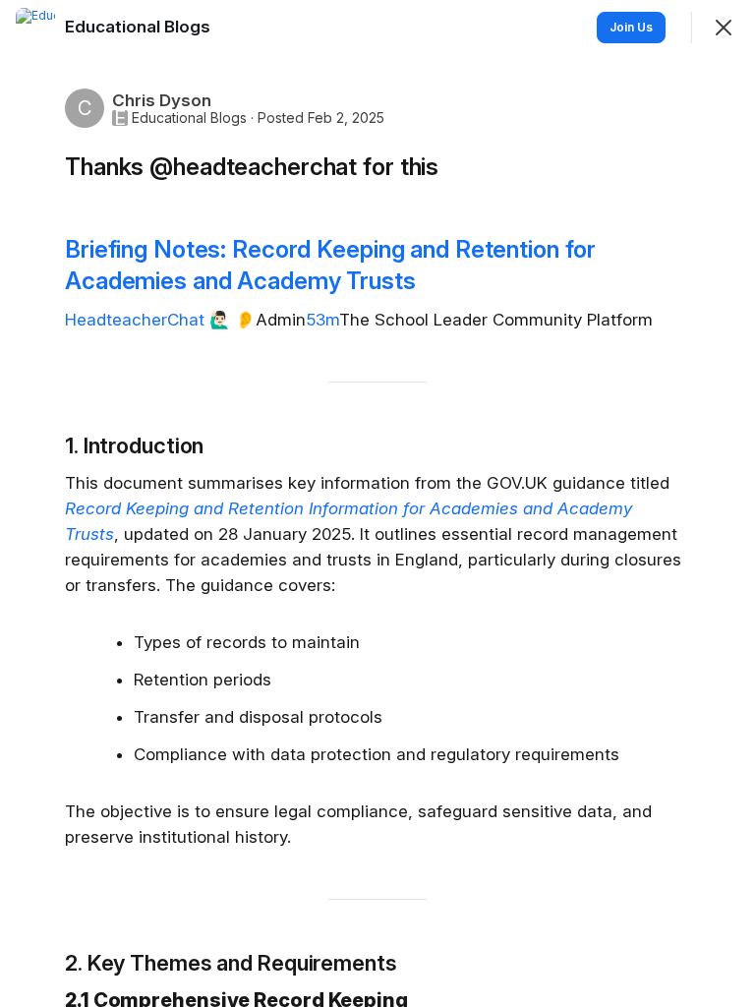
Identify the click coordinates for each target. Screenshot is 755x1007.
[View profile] (35, 27)
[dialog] (377, 503)
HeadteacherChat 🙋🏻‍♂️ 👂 (160, 319)
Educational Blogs (189, 118)
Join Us (631, 27)
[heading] (139, 26)
